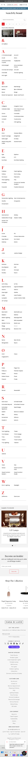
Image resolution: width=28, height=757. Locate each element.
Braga (15, 92)
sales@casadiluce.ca (15, 729)
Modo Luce (17, 323)
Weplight (16, 485)
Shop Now (14, 540)
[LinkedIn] (14, 643)
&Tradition (5, 44)
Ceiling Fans (14, 671)
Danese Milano (18, 133)
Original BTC (5, 357)
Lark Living (4, 284)
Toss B (3, 440)
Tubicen (16, 442)
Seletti (3, 412)
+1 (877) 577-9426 (14, 734)
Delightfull (17, 136)
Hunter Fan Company (5, 221)
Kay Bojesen (5, 267)
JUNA (3, 253)
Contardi (4, 116)
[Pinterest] (11, 643)
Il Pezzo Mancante (19, 236)
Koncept (16, 270)
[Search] (4, 5)
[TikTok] (23, 643)
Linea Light (5, 292)
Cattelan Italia (6, 109)
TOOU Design (17, 434)
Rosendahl (17, 390)
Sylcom (16, 420)
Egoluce (16, 154)
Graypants (17, 201)
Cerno (3, 113)
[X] (5, 643)
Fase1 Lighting (18, 171)
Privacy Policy (16, 636)
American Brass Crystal (6, 61)
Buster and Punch (19, 95)
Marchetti (4, 312)
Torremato (17, 437)
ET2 (15, 157)
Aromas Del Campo (7, 70)
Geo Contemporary (19, 198)
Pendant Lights (14, 657)
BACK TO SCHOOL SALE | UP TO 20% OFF (14, 8)
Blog (14, 723)
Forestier (4, 182)
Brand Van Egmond (7, 95)
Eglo (3, 154)
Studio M (4, 420)
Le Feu (16, 284)
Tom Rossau (5, 434)
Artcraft (16, 70)
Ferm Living (17, 174)
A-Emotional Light (7, 55)
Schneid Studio (18, 401)
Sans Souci (5, 401)
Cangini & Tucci (18, 106)
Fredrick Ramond (19, 187)
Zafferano (4, 496)
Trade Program (14, 716)
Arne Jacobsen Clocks (18, 66)
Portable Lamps (14, 662)
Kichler (4, 270)
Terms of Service (14, 701)
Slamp (16, 414)
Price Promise (14, 695)
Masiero (4, 315)
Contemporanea (19, 116)
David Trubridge (6, 136)
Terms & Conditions (14, 697)
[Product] (9, 592)
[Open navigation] (2, 4)
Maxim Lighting (6, 317)
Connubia (16, 113)
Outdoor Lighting (14, 669)
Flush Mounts (14, 655)
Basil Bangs (17, 86)
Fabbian (4, 171)
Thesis (16, 431)
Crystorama (17, 119)
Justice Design (18, 253)
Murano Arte (17, 329)
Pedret (4, 373)
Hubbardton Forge (7, 218)
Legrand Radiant (18, 287)
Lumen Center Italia (19, 298)
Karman (16, 264)
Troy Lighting (5, 442)
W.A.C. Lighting (6, 485)
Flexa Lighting (5, 180)
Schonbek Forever (19, 404)
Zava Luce (17, 496)
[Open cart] (26, 5)
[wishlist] (24, 5)
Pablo (3, 368)
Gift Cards (14, 706)
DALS (3, 133)
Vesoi (3, 465)
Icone (3, 233)
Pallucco (4, 371)
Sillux (3, 414)
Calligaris (4, 106)
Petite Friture (5, 376)
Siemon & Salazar (19, 412)
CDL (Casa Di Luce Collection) (19, 110)
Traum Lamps (18, 440)
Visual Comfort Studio (18, 473)
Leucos (4, 289)
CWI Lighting (17, 122)
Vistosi (3, 468)
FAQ (14, 690)
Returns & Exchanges (14, 699)
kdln (15, 267)
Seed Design (17, 407)
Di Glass (16, 139)
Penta (15, 373)
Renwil (3, 390)
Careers (14, 721)
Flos (15, 180)
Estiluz (3, 157)
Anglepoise (17, 61)
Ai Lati (3, 58)
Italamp (4, 242)
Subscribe (14, 571)
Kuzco (15, 273)
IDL (15, 233)
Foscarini (4, 187)
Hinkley (16, 215)
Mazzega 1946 (18, 317)
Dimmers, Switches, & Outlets (14, 673)
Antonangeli (5, 65)
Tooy (3, 437)
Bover (3, 92)
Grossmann (5, 204)
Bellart (3, 89)
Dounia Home (18, 141)
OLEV (3, 354)
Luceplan (4, 298)
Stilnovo (16, 417)
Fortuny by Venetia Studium (19, 183)
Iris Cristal (17, 239)
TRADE (21, 4)
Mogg (3, 326)
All (3, 24)
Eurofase (4, 160)
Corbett (4, 119)
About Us (14, 714)
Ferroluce (4, 177)
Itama (15, 242)
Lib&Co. (16, 289)
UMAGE (4, 454)
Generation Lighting (7, 198)
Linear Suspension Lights (14, 659)
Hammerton (5, 215)
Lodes (3, 295)
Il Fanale (4, 236)
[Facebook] (20, 643)
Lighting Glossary (14, 692)
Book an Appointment (14, 686)
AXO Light (4, 75)
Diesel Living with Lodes (6, 142)
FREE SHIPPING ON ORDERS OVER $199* (14, 1)
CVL (3, 122)
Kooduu (4, 273)
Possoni (4, 379)
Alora (15, 58)
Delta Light (5, 139)
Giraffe (4, 201)
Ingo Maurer (5, 239)
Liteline (16, 292)
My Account (14, 681)
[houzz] (17, 643)
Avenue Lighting (18, 72)
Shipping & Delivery (14, 688)
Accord (16, 55)
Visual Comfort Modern (6, 473)
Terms (3, 747)
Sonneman (5, 417)
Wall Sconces (14, 664)
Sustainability (14, 718)
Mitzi (3, 320)
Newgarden (5, 343)
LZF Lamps (5, 301)
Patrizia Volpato (18, 371)
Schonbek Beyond (7, 404)
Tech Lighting (5, 431)
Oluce (15, 354)
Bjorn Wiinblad (18, 89)
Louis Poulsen (17, 295)
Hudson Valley (18, 218)
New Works (17, 340)
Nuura (15, 343)
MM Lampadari (18, 320)
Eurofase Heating (19, 160)
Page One (17, 368)
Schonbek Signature (4, 408)
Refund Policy (14, 704)
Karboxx (4, 264)
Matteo (16, 315)
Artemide (4, 72)
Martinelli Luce (18, 312)
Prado (15, 379)
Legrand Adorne (6, 287)
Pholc (15, 376)
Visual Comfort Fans (18, 468)
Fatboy (4, 174)
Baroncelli (4, 86)
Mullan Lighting (6, 329)
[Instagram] (8, 643)
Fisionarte (17, 177)
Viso (15, 465)
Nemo (3, 340)
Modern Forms (6, 323)
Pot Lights (14, 666)
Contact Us (14, 683)
